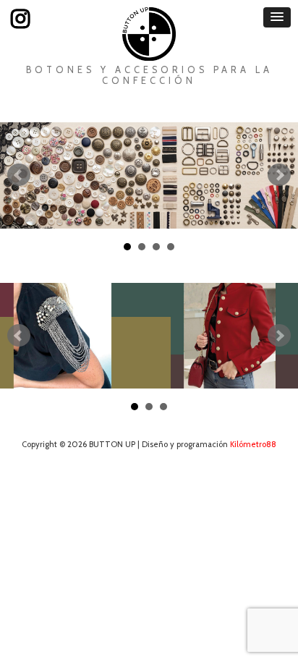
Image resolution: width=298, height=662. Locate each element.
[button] (277, 17)
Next (279, 175)
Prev (18, 175)
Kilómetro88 (253, 444)
